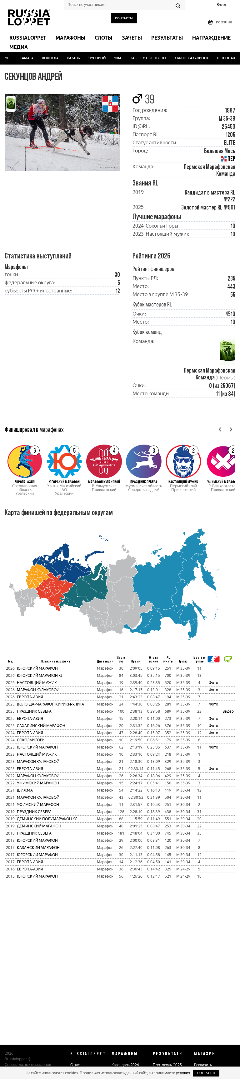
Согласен (206, 1073)
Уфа (112, 58)
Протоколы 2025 (167, 1065)
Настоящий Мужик (37, 683)
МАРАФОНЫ (125, 1053)
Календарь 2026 (125, 1065)
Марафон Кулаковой (38, 690)
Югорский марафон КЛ (40, 675)
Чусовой (92, 58)
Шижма (25, 790)
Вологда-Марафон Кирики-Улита (50, 704)
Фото (213, 683)
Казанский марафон (38, 847)
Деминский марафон (39, 826)
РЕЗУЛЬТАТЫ (168, 1053)
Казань (68, 58)
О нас (75, 1065)
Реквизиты (203, 1065)
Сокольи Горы (31, 740)
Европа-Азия (30, 697)
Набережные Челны (143, 58)
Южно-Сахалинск (186, 58)
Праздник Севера (34, 711)
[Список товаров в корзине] (220, 24)
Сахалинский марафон (41, 726)
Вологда (45, 58)
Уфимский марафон (38, 783)
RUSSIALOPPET (88, 1053)
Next (230, 429)
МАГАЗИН (204, 1053)
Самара (22, 58)
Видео (228, 711)
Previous (220, 429)
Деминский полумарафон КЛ (47, 819)
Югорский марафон (37, 668)
